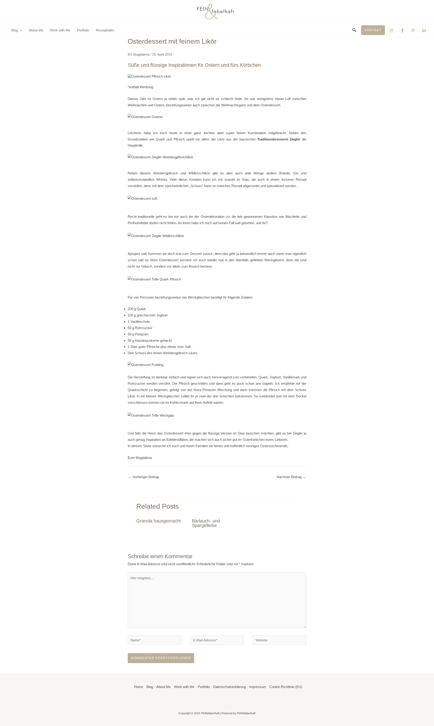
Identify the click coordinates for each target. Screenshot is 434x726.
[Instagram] (391, 30)
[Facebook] (402, 30)
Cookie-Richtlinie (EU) (285, 687)
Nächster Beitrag (291, 477)
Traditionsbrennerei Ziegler (279, 139)
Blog (149, 687)
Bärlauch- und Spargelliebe (206, 523)
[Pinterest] (413, 30)
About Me (36, 30)
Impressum (257, 687)
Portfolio (83, 30)
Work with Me (60, 30)
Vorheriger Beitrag (143, 477)
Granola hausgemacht (158, 520)
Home (138, 687)
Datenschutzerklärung (229, 687)
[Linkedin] (424, 30)
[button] (20, 30)
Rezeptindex (105, 30)
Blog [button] (14, 30)
